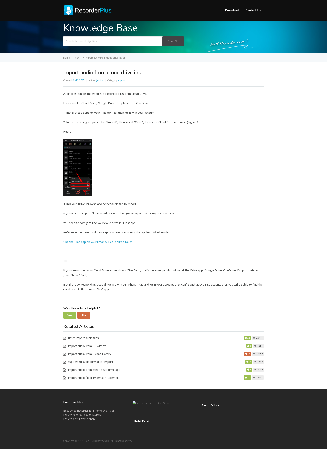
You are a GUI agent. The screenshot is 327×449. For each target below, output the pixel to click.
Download (232, 10)
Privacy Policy (141, 420)
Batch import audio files (83, 338)
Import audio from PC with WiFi (88, 346)
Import (121, 80)
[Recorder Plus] (87, 14)
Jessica (100, 80)
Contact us (253, 10)
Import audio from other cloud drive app (94, 370)
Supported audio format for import (90, 362)
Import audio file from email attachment (94, 377)
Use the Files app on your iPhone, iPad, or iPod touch (97, 242)
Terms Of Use (210, 405)
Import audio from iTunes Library (89, 354)
